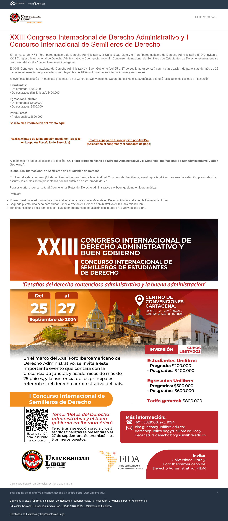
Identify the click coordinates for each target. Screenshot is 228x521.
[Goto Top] (217, 492)
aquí (102, 492)
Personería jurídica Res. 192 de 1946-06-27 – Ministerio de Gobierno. (72, 506)
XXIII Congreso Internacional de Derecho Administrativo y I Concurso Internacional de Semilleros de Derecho (99, 40)
